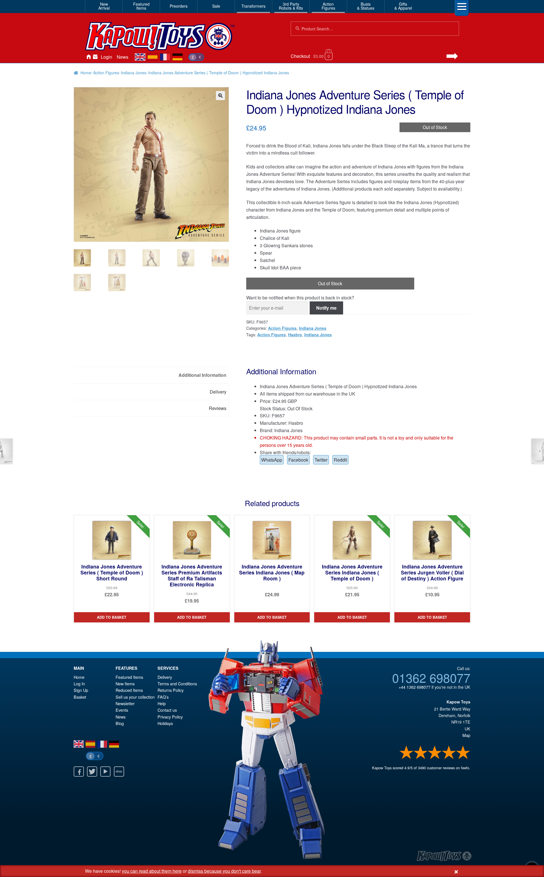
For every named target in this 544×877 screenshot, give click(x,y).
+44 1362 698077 (414, 687)
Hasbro (295, 334)
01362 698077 (431, 677)
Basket (80, 697)
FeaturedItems (141, 6)
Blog (120, 723)
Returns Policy (171, 690)
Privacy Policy (170, 717)
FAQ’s (163, 697)
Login (106, 57)
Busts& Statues (365, 6)
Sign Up (81, 690)
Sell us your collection (135, 697)
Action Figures (106, 72)
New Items (125, 683)
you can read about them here (152, 871)
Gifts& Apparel (403, 6)
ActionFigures (328, 6)
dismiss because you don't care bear (224, 871)
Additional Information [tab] (202, 375)
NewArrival (104, 6)
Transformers (253, 6)
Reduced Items (129, 690)
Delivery (165, 677)
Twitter (321, 460)
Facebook (298, 460)
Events (122, 710)
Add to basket (111, 617)
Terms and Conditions (177, 683)
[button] (220, 95)
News (122, 57)
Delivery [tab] (218, 391)
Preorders (179, 6)
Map (466, 735)
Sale (216, 6)
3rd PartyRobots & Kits (291, 6)
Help (162, 703)
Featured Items (129, 677)
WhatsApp (271, 460)
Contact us (167, 710)
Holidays (165, 723)
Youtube (105, 771)
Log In (79, 683)
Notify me (326, 308)
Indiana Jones (133, 72)
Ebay (119, 771)
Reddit (340, 460)
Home (88, 57)
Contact (95, 57)
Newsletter (125, 703)
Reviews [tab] (217, 408)
